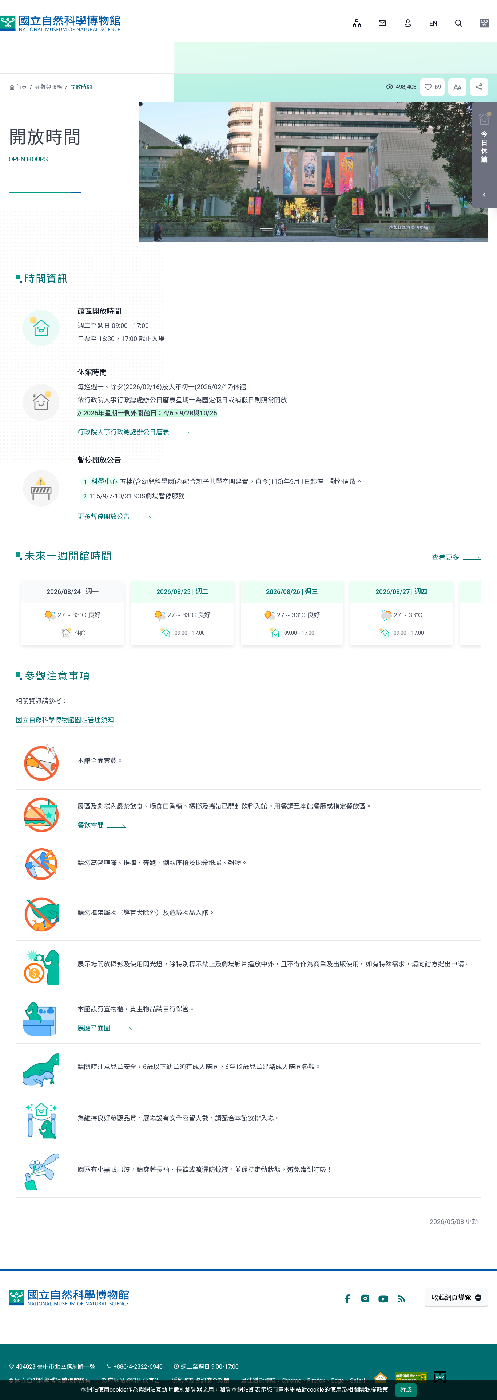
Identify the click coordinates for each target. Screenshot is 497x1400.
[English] (433, 23)
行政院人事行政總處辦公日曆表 (123, 432)
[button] (459, 23)
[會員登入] (408, 23)
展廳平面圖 (93, 1028)
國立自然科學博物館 (60, 23)
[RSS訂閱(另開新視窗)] (401, 1297)
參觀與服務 (48, 87)
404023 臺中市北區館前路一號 (55, 1366)
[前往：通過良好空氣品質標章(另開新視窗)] (380, 1377)
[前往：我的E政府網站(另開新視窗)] (440, 1377)
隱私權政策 (373, 1389)
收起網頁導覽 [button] (451, 1297)
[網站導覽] (357, 23)
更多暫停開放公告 (103, 516)
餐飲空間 (90, 825)
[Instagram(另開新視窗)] (365, 1297)
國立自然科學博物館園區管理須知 (65, 720)
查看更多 (446, 557)
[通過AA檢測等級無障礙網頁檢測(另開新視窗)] (411, 1377)
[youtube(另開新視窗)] (383, 1297)
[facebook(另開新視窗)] (347, 1297)
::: (342, 23)
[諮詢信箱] (382, 23)
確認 (406, 1390)
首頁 (21, 87)
